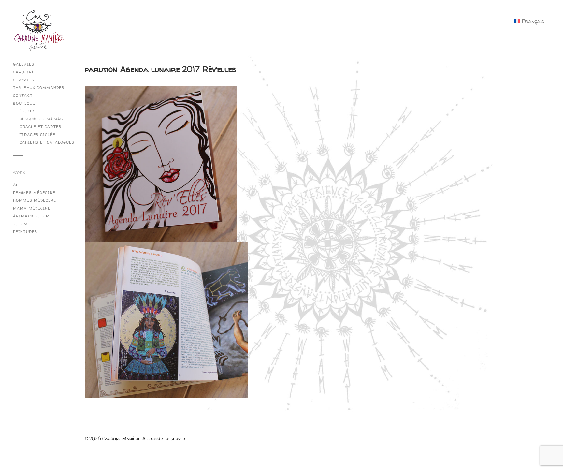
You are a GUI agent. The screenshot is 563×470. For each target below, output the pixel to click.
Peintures (25, 231)
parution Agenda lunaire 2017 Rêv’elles (160, 69)
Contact (23, 95)
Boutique (24, 103)
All (17, 184)
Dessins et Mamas (41, 119)
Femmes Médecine (34, 192)
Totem (20, 224)
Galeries (23, 64)
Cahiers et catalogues (47, 142)
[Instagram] (91, 37)
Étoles (28, 111)
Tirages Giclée (37, 134)
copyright (25, 79)
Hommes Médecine (34, 200)
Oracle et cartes (40, 126)
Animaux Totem (31, 216)
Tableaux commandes (38, 87)
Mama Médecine (32, 208)
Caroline (24, 72)
